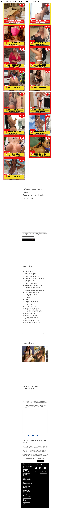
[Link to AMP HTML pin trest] (41, 435)
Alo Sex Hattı (26, 488)
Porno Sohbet (26, 490)
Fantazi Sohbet (26, 475)
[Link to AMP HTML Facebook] (33, 436)
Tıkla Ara (40, 461)
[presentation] (46, 354)
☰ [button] (1, 1)
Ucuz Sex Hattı (26, 477)
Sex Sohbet (25, 500)
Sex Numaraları (26, 471)
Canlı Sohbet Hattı (27, 496)
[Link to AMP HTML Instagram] (37, 436)
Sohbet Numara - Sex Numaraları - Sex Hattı (22, 1)
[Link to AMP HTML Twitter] (29, 436)
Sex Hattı (25, 487)
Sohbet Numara (26, 478)
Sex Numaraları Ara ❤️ (29, 239)
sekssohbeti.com (43, 473)
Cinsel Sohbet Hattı (27, 479)
